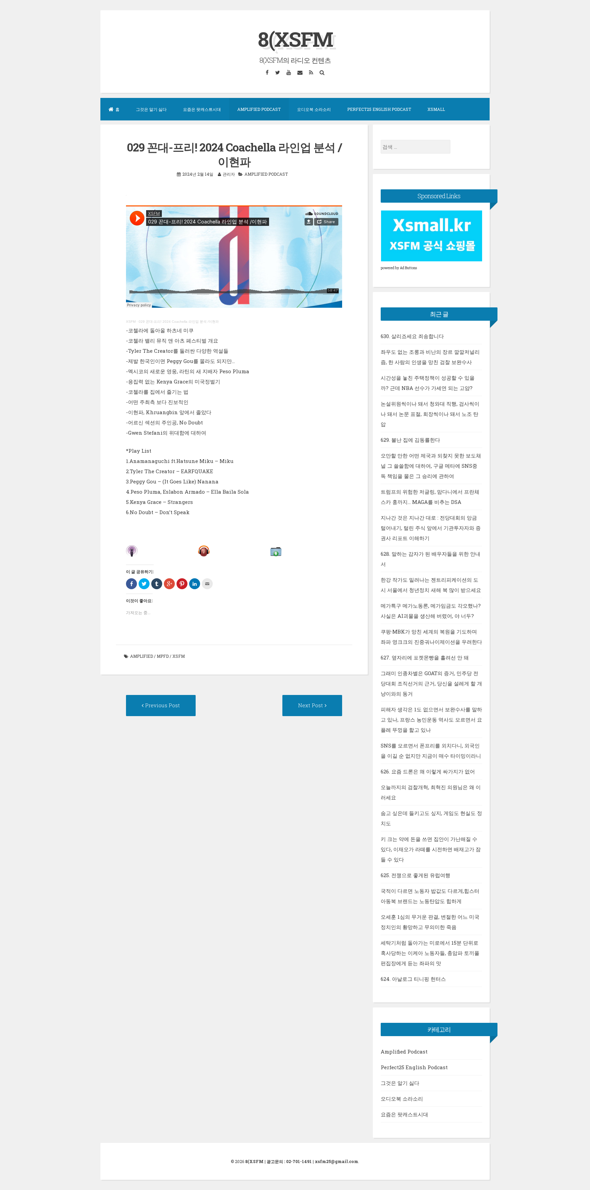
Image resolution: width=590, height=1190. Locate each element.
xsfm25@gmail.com (336, 1161)
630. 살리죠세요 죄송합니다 (412, 336)
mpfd (163, 656)
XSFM (131, 321)
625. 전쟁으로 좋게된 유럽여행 (415, 875)
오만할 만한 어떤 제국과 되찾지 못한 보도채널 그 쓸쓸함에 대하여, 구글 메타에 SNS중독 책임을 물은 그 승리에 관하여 (431, 465)
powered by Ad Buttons (399, 268)
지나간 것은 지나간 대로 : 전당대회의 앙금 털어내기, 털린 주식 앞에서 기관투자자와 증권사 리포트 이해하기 (431, 527)
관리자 (229, 174)
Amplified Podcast (259, 109)
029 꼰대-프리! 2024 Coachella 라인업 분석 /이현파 (179, 321)
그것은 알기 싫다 (151, 109)
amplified (141, 656)
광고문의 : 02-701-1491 (289, 1161)
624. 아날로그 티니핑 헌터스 (413, 978)
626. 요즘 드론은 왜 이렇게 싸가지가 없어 (428, 771)
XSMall (436, 109)
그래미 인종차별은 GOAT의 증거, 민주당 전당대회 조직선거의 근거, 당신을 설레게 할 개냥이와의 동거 (431, 683)
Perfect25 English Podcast (379, 109)
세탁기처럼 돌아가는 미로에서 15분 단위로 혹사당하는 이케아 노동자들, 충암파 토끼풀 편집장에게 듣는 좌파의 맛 (430, 953)
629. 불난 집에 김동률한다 (410, 439)
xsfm (178, 656)
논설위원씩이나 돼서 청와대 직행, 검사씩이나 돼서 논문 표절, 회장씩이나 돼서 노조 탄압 (430, 413)
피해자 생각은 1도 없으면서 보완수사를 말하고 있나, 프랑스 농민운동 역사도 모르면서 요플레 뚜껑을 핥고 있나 (431, 719)
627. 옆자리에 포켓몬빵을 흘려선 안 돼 (425, 657)
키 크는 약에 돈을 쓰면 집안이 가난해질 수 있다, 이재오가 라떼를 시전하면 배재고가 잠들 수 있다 (431, 849)
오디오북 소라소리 (314, 109)
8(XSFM (295, 38)
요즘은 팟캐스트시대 (202, 109)
